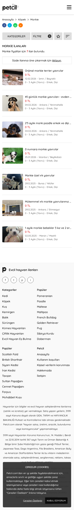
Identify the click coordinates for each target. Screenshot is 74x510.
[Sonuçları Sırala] (68, 36)
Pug (39, 328)
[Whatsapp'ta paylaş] (15, 25)
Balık (5, 317)
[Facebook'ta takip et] (5, 280)
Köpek (6, 301)
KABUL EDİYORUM (56, 500)
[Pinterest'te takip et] (22, 280)
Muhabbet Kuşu (12, 397)
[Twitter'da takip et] (14, 280)
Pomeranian (44, 296)
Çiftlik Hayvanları (13, 333)
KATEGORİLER (16, 36)
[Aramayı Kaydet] (58, 36)
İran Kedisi (8, 370)
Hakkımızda (44, 370)
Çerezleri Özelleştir (32, 500)
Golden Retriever (47, 322)
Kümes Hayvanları (14, 328)
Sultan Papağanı (12, 381)
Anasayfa (43, 354)
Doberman (44, 339)
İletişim (41, 375)
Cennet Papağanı (13, 386)
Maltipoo (42, 312)
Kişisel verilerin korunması (53, 365)
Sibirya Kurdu (45, 333)
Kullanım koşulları (48, 359)
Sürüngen (8, 322)
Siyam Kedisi (10, 365)
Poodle (41, 301)
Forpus (6, 392)
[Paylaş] (20, 25)
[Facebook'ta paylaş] (4, 25)
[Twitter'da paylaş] (10, 25)
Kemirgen (8, 312)
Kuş (4, 306)
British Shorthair (12, 359)
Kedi (5, 296)
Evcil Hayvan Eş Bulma (16, 339)
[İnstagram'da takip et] (30, 280)
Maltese (42, 306)
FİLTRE (37, 36)
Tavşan (6, 375)
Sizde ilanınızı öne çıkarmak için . (37, 60)
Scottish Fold (10, 354)
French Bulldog (46, 317)
